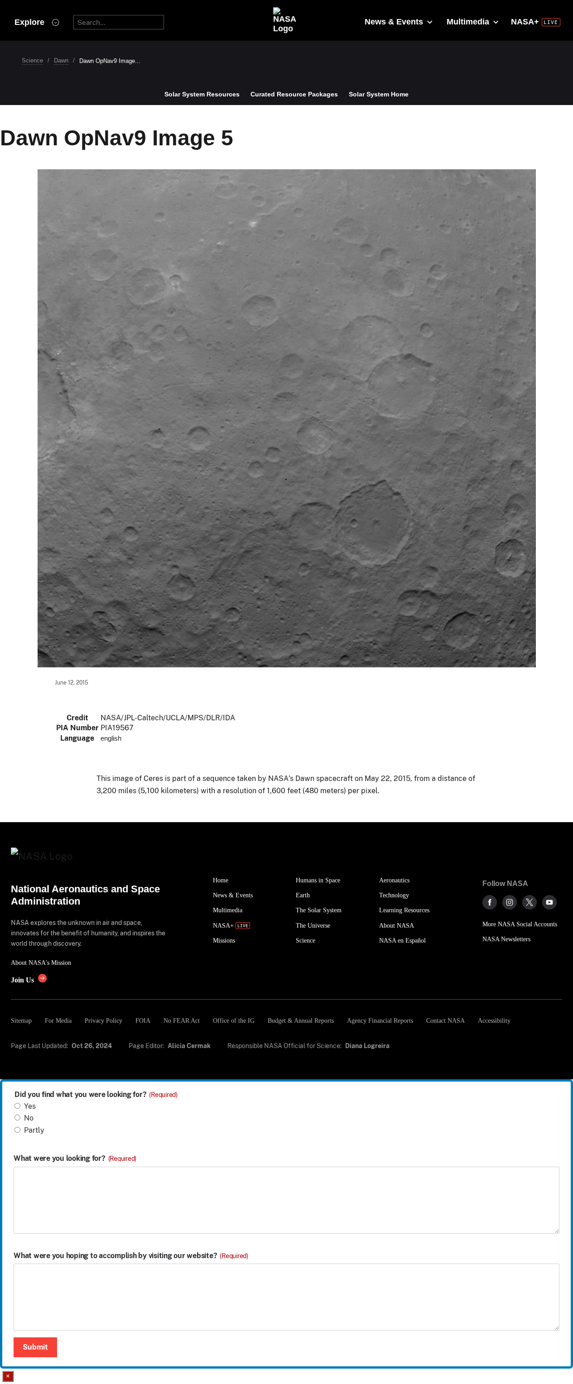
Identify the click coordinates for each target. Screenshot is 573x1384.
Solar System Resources (202, 94)
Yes (30, 1106)
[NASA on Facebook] (489, 902)
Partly (34, 1130)
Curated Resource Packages (294, 94)
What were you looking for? (75, 1158)
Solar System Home (379, 94)
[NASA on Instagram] (509, 902)
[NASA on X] (529, 902)
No (29, 1118)
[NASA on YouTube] (549, 902)
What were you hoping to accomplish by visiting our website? (131, 1256)
